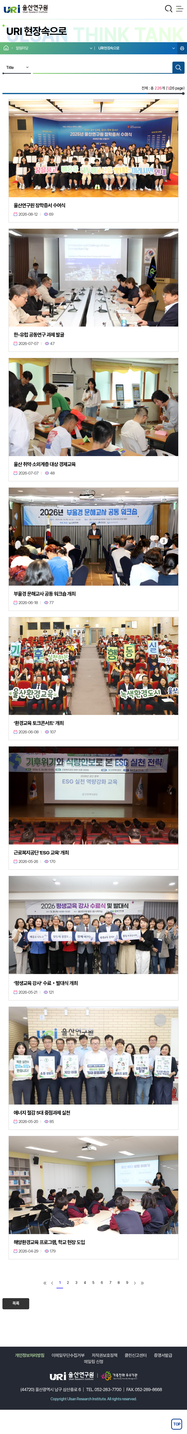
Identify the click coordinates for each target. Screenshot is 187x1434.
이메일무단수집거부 (68, 1355)
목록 (15, 1303)
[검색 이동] (168, 8)
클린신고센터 (136, 1355)
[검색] (178, 68)
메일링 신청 (93, 1361)
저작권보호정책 (104, 1355)
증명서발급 (163, 1355)
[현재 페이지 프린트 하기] (182, 48)
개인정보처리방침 (29, 1355)
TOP (176, 1424)
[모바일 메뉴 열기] (179, 8)
